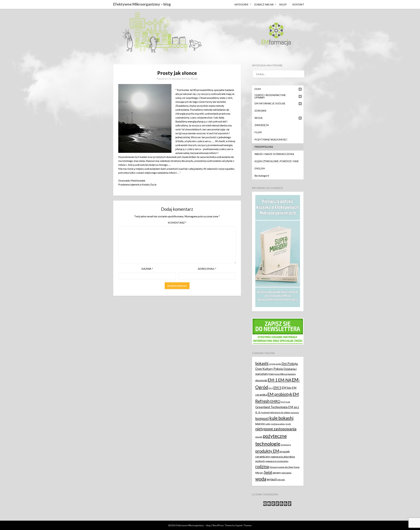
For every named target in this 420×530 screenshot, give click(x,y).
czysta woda (275, 364)
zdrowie (281, 479)
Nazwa (147, 268)
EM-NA (284, 379)
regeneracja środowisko (276, 461)
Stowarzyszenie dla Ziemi (281, 467)
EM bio (286, 387)
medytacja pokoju (278, 424)
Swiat (268, 472)
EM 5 (277, 387)
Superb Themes (243, 525)
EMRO (275, 401)
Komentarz (177, 222)
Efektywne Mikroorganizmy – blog (142, 4)
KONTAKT (298, 4)
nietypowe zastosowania (275, 428)
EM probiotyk (279, 394)
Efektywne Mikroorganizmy (282, 374)
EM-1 (273, 379)
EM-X (270, 388)
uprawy (277, 472)
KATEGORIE (241, 4)
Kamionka (295, 412)
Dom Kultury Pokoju (269, 369)
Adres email (207, 268)
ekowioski (261, 380)
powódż (258, 437)
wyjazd (272, 479)
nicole (288, 424)
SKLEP (283, 4)
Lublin (268, 424)
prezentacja (286, 444)
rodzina (262, 466)
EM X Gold (285, 402)
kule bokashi (281, 418)
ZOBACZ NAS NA (263, 4)
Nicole (194, 78)
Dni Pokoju (290, 363)
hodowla (265, 412)
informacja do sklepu (280, 412)
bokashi (262, 363)
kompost (262, 418)
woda (260, 478)
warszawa (286, 472)
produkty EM (267, 450)
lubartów (260, 423)
